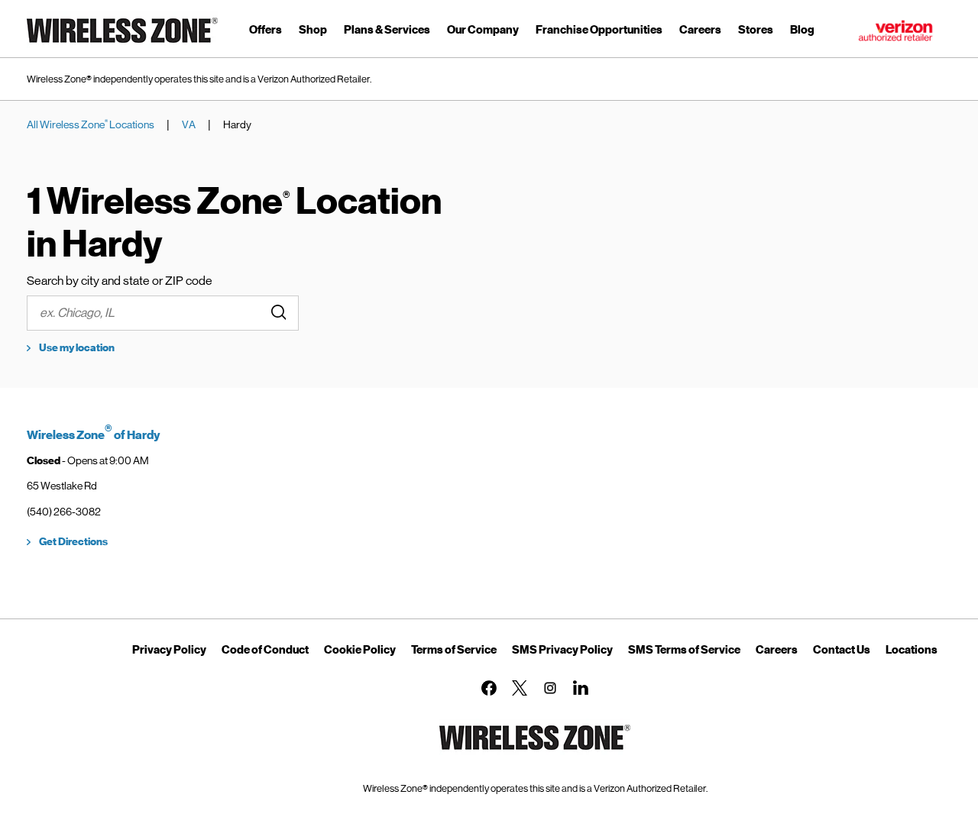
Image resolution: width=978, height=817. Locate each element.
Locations (912, 649)
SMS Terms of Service (684, 649)
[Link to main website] (122, 45)
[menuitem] (265, 32)
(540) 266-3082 (64, 511)
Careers (777, 649)
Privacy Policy (169, 649)
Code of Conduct (265, 649)
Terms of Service (454, 649)
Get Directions (73, 541)
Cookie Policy (360, 649)
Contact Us (841, 649)
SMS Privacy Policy (562, 649)
